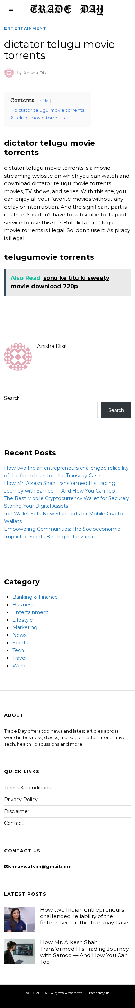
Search (12, 397)
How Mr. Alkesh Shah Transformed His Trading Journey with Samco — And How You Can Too (84, 952)
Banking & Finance (35, 597)
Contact (14, 823)
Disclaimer (16, 811)
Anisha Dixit (52, 346)
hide (44, 100)
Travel (19, 658)
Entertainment (25, 28)
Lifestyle (22, 620)
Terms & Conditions (27, 788)
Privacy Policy (21, 799)
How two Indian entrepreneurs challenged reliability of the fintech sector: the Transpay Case (84, 916)
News (19, 635)
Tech (18, 650)
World (19, 666)
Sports (20, 643)
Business (23, 604)
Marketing (24, 627)
